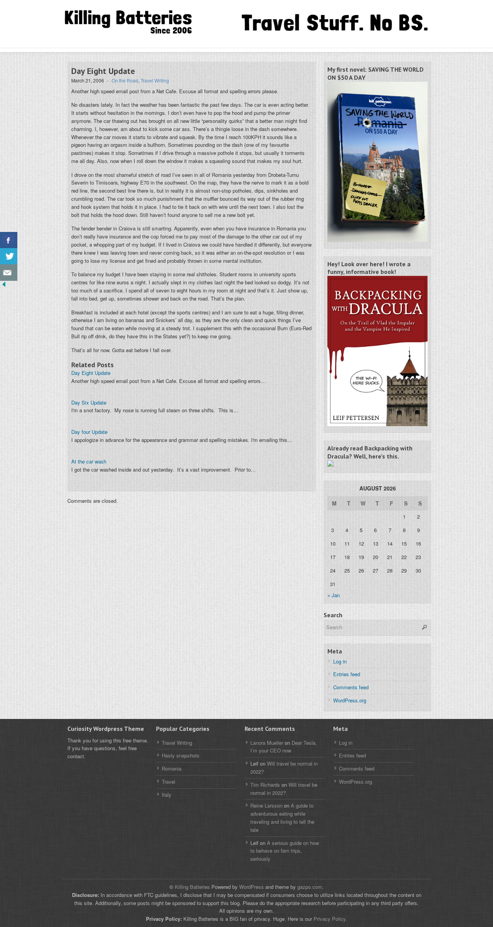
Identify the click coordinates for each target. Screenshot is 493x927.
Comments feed (351, 687)
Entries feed (346, 674)
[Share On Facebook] (8, 240)
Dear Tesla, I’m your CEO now (283, 746)
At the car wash (88, 461)
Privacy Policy (329, 918)
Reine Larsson (266, 805)
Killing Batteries (191, 886)
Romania (171, 768)
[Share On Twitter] (8, 256)
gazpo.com (309, 886)
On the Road (125, 80)
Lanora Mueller (266, 742)
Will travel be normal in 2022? (283, 788)
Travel (168, 781)
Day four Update (89, 431)
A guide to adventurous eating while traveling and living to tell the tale (282, 817)
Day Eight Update (91, 372)
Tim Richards (265, 784)
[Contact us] (8, 272)
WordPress (251, 886)
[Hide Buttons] (4, 286)
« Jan (333, 595)
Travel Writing (155, 80)
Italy (166, 794)
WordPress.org (349, 700)
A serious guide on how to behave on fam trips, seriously (284, 851)
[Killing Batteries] (139, 22)
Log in (340, 661)
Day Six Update (88, 402)
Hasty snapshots (181, 755)
